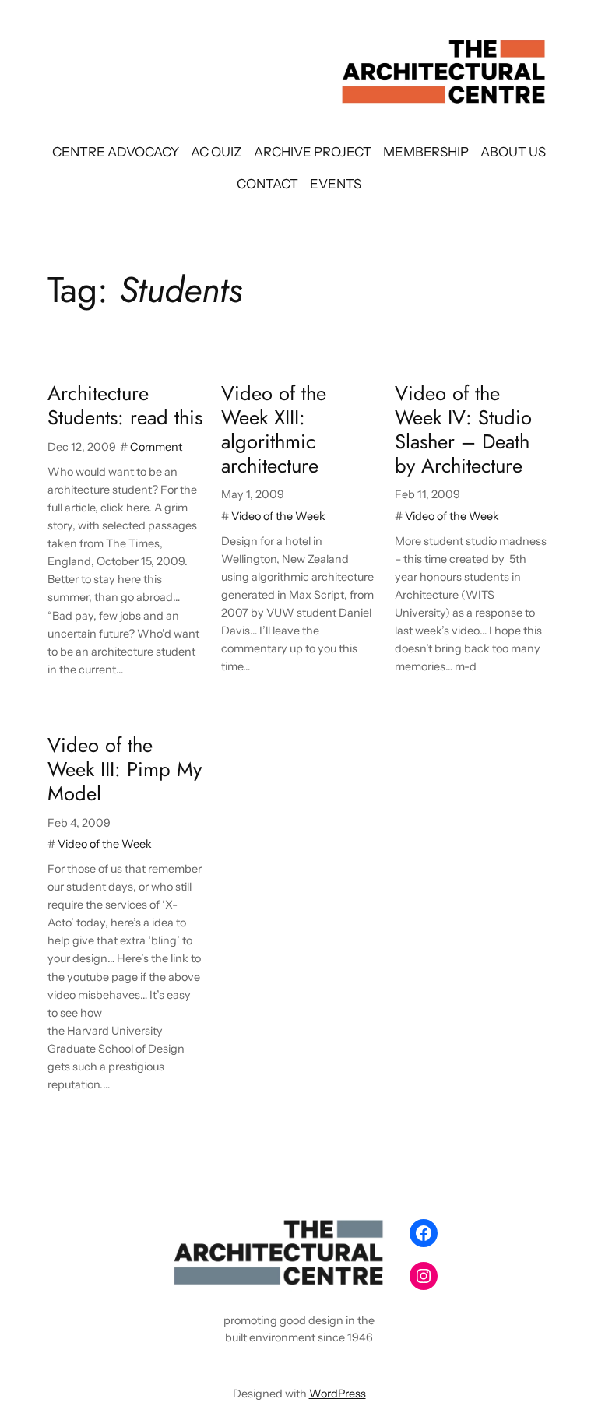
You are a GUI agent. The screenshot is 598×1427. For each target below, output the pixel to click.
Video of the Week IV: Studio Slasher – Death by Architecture (463, 430)
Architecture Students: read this (124, 406)
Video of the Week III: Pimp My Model (124, 770)
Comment (156, 447)
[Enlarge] (374, 1232)
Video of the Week (278, 516)
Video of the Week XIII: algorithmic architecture (273, 430)
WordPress (337, 1394)
